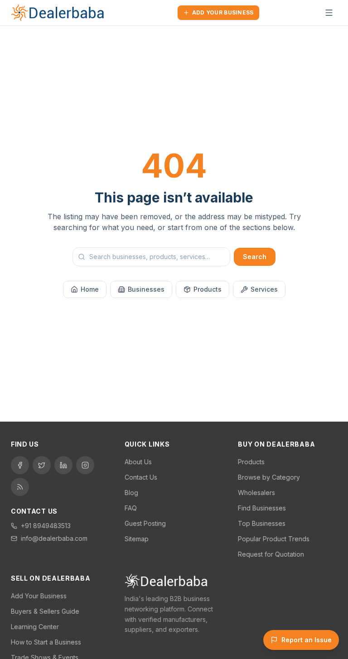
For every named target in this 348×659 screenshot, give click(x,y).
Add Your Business (223, 12)
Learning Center (35, 626)
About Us (138, 462)
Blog (131, 492)
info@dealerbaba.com (54, 538)
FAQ (131, 508)
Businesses (146, 289)
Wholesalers (256, 492)
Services (264, 289)
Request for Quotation (271, 554)
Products (207, 289)
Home (90, 289)
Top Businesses (261, 523)
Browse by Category (269, 477)
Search (254, 256)
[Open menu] (329, 13)
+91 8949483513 (46, 525)
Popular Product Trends (273, 539)
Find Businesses (262, 508)
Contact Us (141, 477)
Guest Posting (145, 523)
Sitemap (137, 539)
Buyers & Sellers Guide (45, 611)
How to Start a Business (46, 642)
